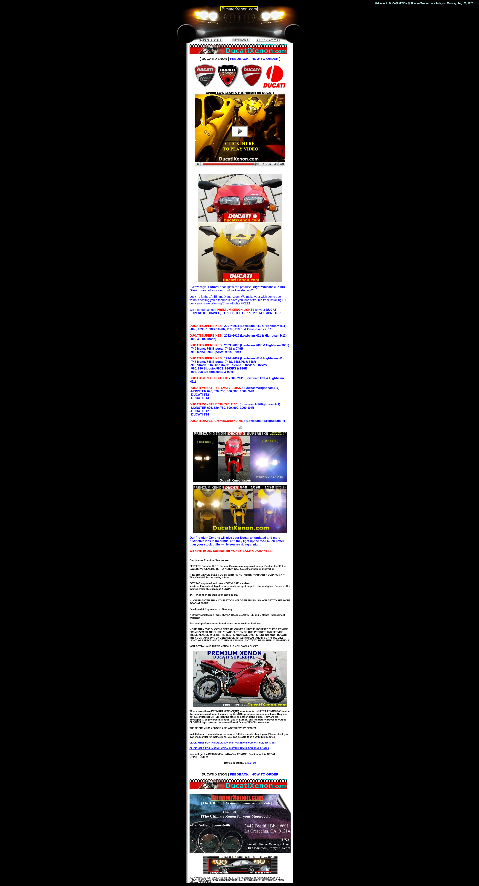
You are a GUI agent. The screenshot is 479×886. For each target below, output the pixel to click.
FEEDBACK (240, 59)
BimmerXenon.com (227, 296)
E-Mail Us (250, 762)
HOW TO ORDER (264, 59)
